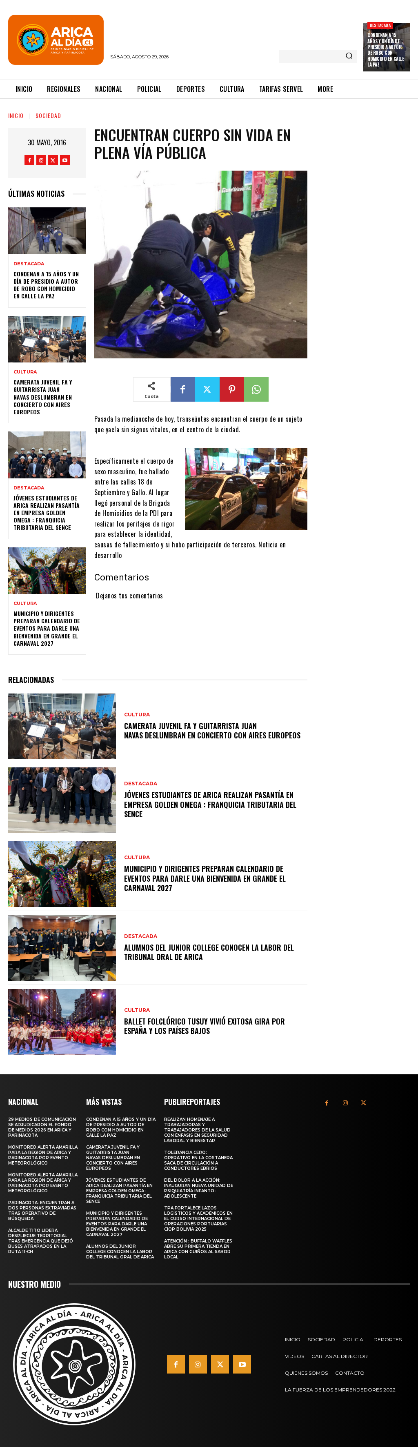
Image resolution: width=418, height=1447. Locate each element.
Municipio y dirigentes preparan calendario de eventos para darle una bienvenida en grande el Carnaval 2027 (46, 628)
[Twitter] (53, 160)
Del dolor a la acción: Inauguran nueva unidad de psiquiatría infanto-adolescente (198, 1188)
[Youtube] (65, 160)
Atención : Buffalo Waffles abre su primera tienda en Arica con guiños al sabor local (198, 1249)
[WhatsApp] (256, 389)
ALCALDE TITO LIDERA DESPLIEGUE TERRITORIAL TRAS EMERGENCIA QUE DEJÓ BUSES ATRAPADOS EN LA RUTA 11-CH (40, 1241)
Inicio (16, 115)
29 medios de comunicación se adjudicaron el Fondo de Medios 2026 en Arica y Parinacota (42, 1127)
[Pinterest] (232, 389)
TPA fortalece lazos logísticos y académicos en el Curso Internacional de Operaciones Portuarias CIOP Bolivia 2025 (198, 1218)
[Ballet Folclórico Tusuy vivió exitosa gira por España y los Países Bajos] (62, 1022)
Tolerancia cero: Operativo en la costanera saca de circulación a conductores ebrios (198, 1160)
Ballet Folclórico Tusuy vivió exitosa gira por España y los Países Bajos (204, 1026)
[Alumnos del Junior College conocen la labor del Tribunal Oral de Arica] (62, 948)
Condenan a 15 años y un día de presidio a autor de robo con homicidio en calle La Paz (385, 49)
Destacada (380, 25)
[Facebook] (29, 160)
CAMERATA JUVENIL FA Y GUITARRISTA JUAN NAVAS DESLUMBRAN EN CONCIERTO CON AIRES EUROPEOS (42, 397)
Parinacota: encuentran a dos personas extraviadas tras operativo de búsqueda (42, 1210)
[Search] (349, 56)
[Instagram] (41, 160)
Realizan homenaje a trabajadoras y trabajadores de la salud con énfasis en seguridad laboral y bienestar (197, 1130)
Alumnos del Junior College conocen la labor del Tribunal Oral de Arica (209, 952)
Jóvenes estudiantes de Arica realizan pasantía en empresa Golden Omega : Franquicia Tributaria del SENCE (46, 512)
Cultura (25, 372)
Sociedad (48, 115)
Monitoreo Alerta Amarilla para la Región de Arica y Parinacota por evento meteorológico (43, 1155)
